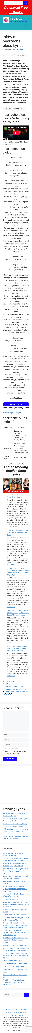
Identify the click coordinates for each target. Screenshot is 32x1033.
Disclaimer (8, 1012)
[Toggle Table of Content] (22, 109)
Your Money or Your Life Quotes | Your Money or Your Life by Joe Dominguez (14, 982)
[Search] (25, 3)
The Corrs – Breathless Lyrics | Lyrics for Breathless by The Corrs (18, 533)
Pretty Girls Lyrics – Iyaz (15, 497)
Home (8, 1009)
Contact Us (22, 1009)
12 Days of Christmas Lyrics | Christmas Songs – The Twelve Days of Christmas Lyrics (18, 613)
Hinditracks (16, 19)
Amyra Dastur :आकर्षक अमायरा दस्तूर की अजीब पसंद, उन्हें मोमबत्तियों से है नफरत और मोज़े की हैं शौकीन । (16, 904)
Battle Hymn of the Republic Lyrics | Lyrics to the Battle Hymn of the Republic (17, 648)
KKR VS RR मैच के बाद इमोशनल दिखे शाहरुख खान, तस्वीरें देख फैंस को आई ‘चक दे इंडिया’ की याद (16, 955)
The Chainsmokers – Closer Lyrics (15, 964)
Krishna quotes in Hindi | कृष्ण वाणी (14, 915)
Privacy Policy (13, 1015)
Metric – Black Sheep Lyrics (12, 961)
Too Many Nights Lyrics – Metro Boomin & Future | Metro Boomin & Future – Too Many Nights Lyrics (15, 925)
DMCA (21, 1015)
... (3, 698)
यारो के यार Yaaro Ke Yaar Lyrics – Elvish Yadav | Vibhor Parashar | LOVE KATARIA (16, 831)
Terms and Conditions (20, 1012)
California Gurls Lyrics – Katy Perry (15, 945)
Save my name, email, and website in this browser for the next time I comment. (15, 751)
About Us (14, 1009)
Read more (13, 527)
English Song (9, 681)
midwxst (8, 684)
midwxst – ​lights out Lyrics (12, 413)
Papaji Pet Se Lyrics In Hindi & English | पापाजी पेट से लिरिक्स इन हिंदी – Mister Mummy (15, 889)
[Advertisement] (16, 784)
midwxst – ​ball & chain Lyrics (15, 689)
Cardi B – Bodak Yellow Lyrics (13, 967)
